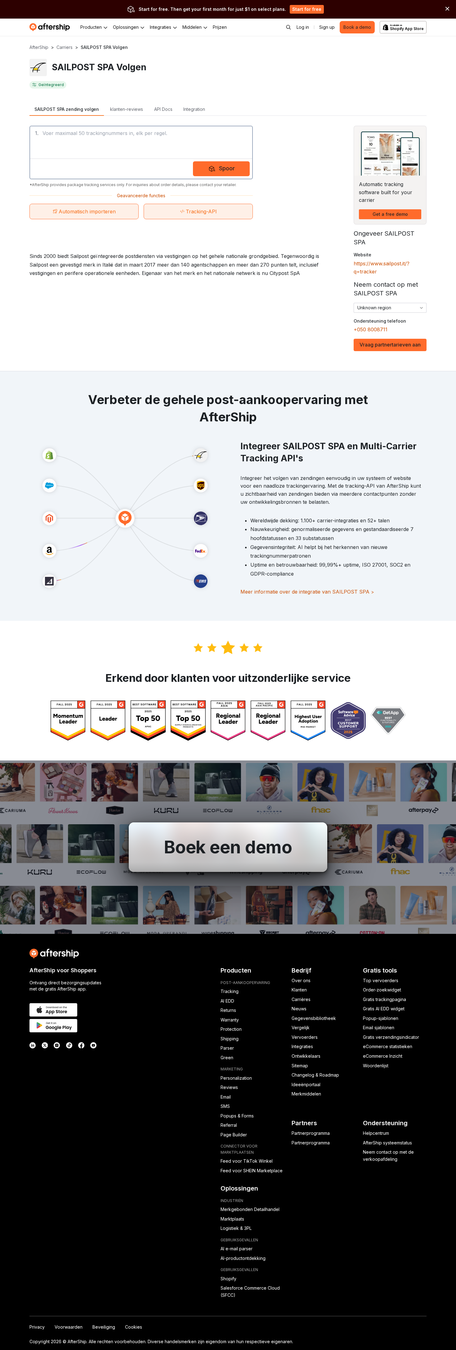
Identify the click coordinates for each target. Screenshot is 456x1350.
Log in (303, 27)
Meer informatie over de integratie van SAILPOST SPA (307, 592)
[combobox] (390, 308)
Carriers (64, 47)
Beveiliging (103, 1327)
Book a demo (357, 27)
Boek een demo (228, 847)
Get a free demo (390, 214)
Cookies (133, 1327)
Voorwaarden (69, 1327)
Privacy (37, 1327)
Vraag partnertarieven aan (390, 345)
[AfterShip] (51, 27)
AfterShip (38, 47)
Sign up (327, 27)
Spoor (227, 168)
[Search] (288, 27)
